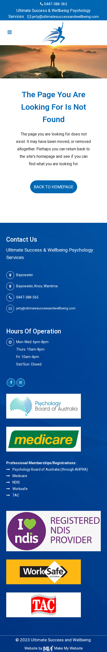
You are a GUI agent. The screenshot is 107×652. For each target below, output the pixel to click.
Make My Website (68, 648)
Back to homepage (53, 186)
